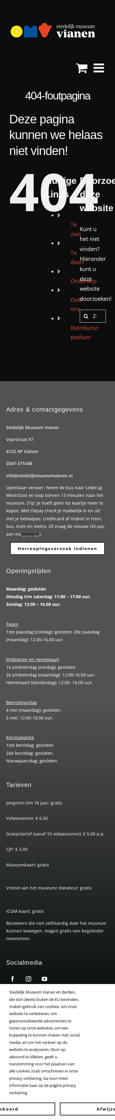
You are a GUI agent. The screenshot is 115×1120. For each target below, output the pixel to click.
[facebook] (12, 978)
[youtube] (44, 978)
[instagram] (28, 978)
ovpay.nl (30, 534)
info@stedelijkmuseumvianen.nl (39, 476)
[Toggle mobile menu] (100, 68)
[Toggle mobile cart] (81, 68)
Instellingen (92, 992)
